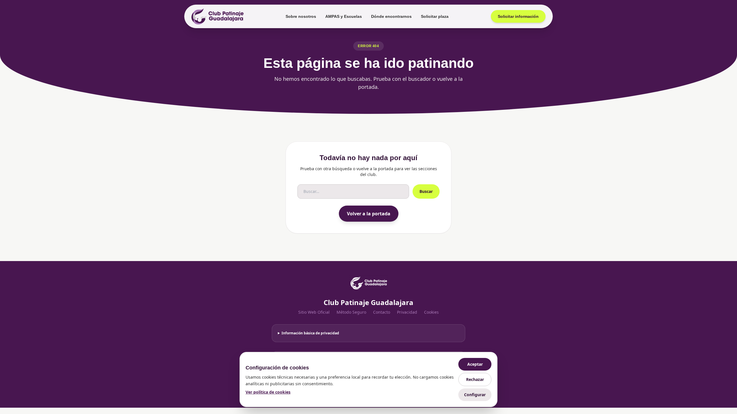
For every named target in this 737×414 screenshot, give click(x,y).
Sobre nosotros (301, 16)
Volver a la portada (368, 213)
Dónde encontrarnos (391, 16)
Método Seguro (351, 312)
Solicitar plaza (435, 16)
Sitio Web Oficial (314, 312)
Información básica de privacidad (310, 333)
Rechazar (475, 379)
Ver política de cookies (268, 392)
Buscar (426, 191)
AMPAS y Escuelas (343, 16)
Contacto (381, 312)
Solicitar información (518, 16)
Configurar (475, 394)
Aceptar (475, 364)
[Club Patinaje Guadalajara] (217, 16)
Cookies (431, 312)
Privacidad (407, 312)
